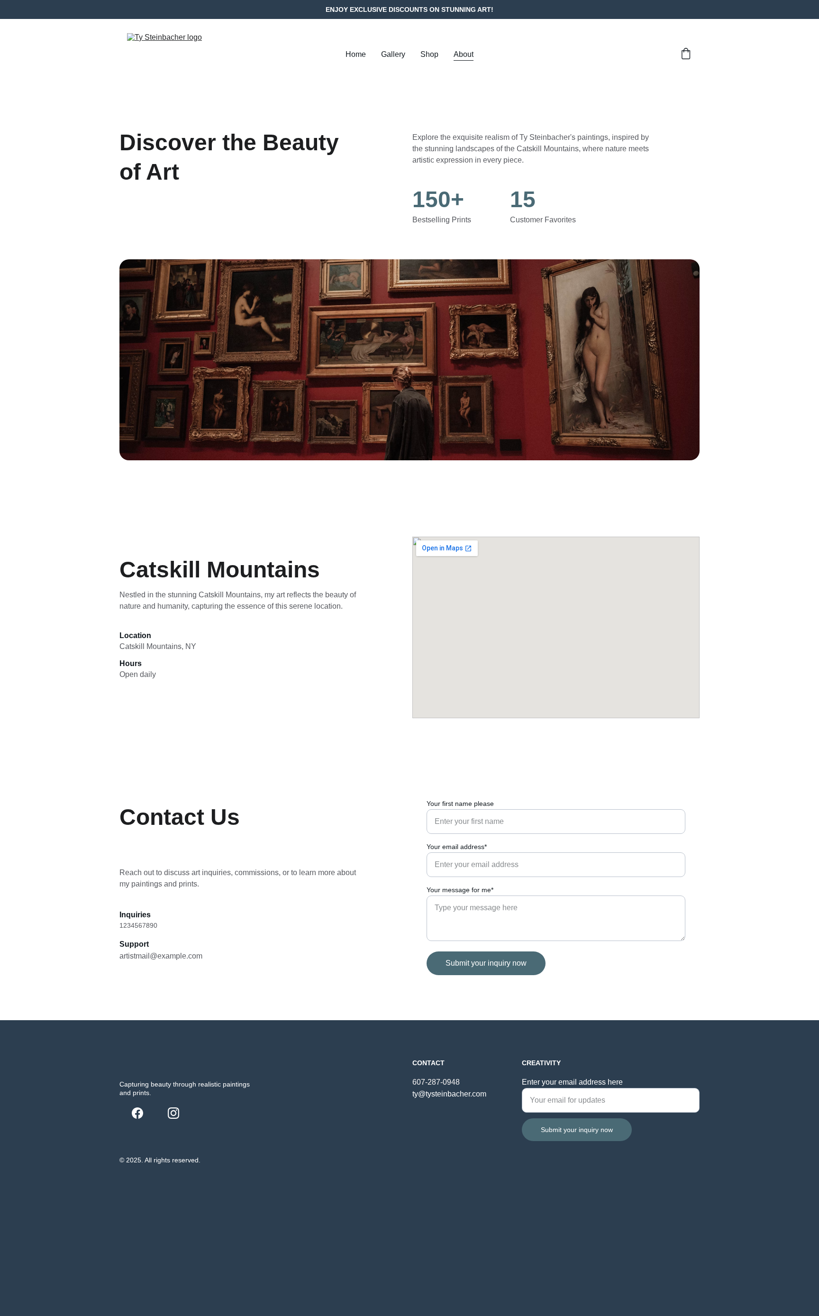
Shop (429, 54)
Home (356, 54)
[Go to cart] (686, 54)
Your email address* (457, 846)
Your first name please (460, 803)
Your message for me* (460, 890)
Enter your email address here (572, 1082)
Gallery (393, 54)
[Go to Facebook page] (137, 1113)
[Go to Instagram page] (173, 1113)
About (463, 54)
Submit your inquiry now (486, 963)
